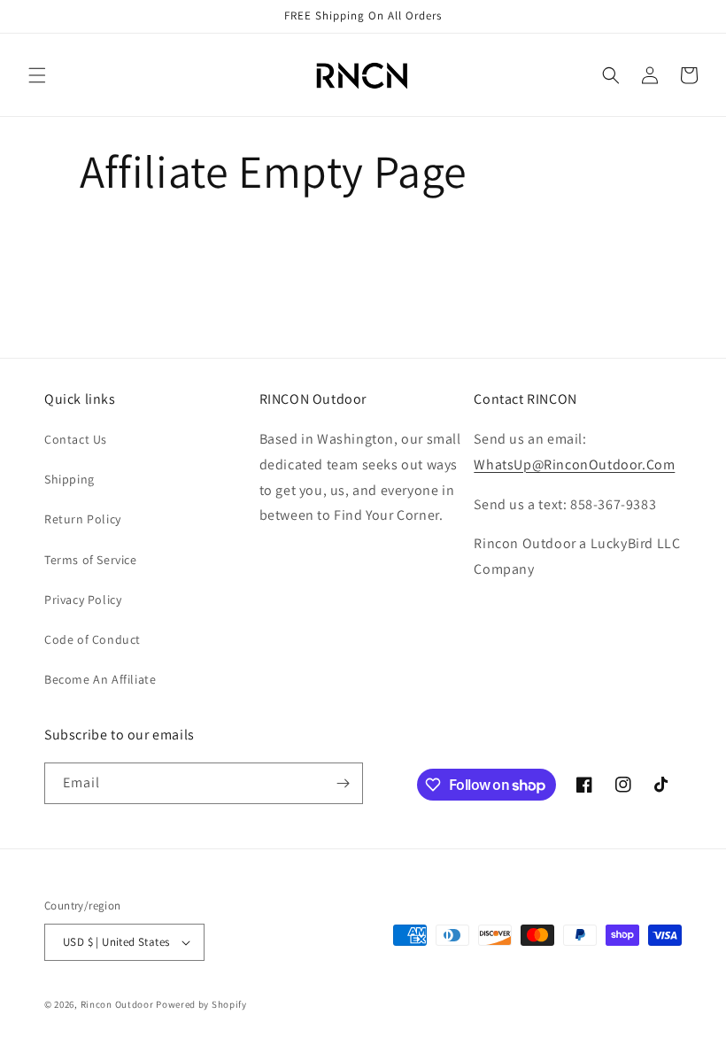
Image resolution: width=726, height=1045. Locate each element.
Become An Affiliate (100, 679)
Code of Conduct (92, 639)
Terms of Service (90, 560)
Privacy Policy (82, 600)
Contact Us (75, 439)
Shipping (69, 479)
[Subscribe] (342, 783)
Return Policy (82, 519)
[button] (37, 75)
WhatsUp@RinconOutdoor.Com (574, 464)
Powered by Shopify (201, 1004)
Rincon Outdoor (117, 1004)
